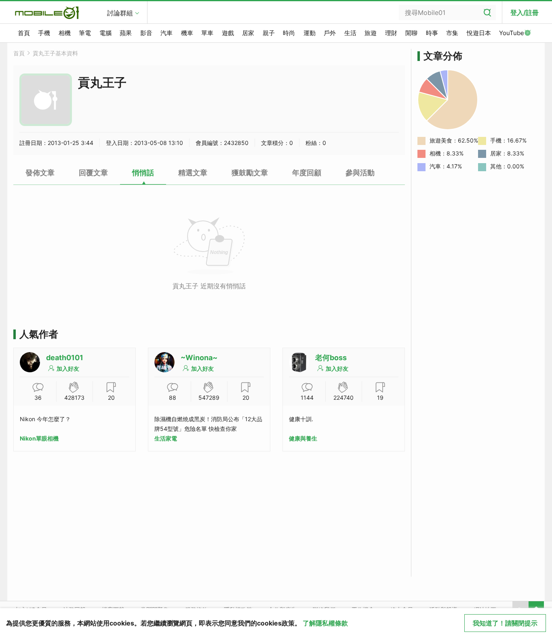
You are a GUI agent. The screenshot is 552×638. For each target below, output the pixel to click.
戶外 (330, 33)
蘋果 (126, 33)
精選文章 (192, 172)
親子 (269, 33)
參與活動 (360, 172)
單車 (207, 33)
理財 (391, 33)
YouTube (511, 33)
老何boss (331, 357)
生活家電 (165, 438)
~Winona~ (199, 357)
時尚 (289, 33)
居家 (248, 33)
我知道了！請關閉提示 (505, 623)
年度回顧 (306, 172)
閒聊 (411, 33)
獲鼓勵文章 (250, 172)
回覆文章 (93, 172)
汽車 (166, 33)
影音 (146, 33)
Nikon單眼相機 (39, 438)
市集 (452, 33)
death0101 (64, 357)
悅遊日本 (479, 33)
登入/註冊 (524, 12)
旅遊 (370, 33)
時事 (432, 33)
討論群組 (120, 13)
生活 (350, 33)
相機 (65, 33)
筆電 (85, 33)
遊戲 (228, 33)
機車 (187, 33)
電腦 (105, 33)
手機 (44, 33)
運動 (309, 33)
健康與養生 (303, 438)
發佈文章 (40, 172)
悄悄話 (143, 172)
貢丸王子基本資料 (55, 53)
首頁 (24, 33)
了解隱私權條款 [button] (325, 623)
